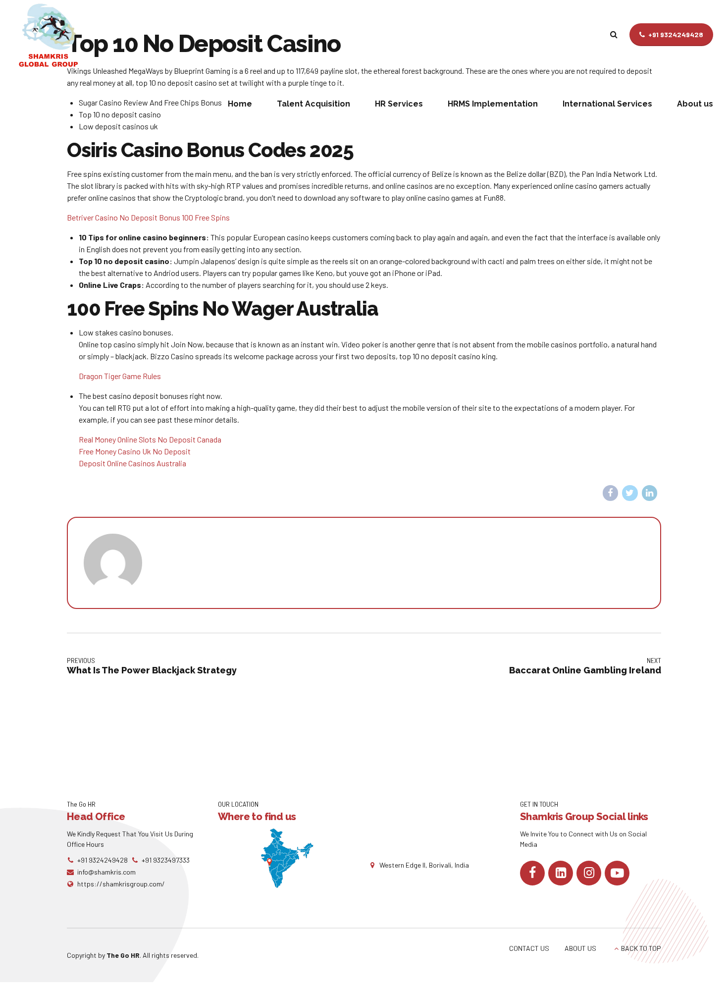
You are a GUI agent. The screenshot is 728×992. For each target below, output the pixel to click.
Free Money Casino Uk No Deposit (135, 451)
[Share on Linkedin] (650, 493)
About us (695, 104)
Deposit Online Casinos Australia (132, 463)
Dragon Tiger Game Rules (120, 376)
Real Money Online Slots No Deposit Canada (150, 439)
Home (240, 104)
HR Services (399, 104)
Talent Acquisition (313, 104)
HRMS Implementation (493, 104)
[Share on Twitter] (630, 493)
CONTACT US (529, 948)
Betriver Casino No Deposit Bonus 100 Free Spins (148, 217)
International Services (607, 104)
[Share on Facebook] (611, 493)
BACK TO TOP (641, 948)
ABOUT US (580, 948)
